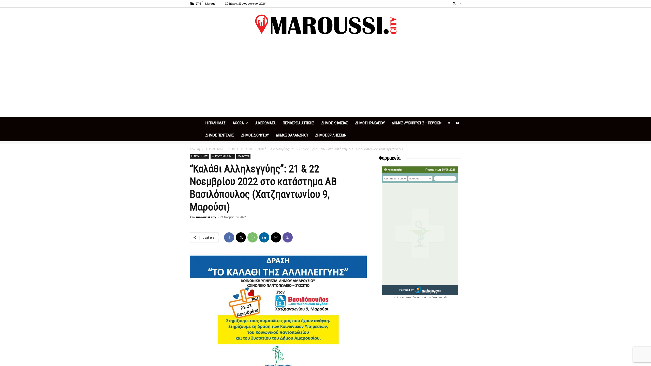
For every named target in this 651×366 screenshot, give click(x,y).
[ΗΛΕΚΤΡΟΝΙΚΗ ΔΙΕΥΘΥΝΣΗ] (276, 237)
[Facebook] (432, 123)
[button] (456, 3)
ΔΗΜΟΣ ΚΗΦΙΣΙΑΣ (334, 123)
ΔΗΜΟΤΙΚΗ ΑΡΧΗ (240, 149)
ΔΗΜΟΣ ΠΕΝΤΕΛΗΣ (219, 135)
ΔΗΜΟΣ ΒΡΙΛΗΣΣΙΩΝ (330, 135)
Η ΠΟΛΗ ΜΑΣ (215, 123)
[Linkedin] (264, 237)
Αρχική (195, 149)
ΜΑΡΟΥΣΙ (243, 156)
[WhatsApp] (252, 237)
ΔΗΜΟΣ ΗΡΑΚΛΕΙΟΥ (370, 123)
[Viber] (288, 237)
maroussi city (206, 217)
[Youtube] (457, 123)
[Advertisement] (325, 78)
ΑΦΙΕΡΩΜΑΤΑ (265, 123)
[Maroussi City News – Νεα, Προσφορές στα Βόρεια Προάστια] (325, 24)
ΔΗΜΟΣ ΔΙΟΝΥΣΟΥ (255, 135)
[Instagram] (441, 123)
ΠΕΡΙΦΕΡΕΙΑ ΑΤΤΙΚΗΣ (298, 123)
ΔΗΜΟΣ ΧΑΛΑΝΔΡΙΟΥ (292, 135)
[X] (449, 123)
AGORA (238, 123)
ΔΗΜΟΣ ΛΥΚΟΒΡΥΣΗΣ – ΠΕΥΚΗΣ (416, 123)
